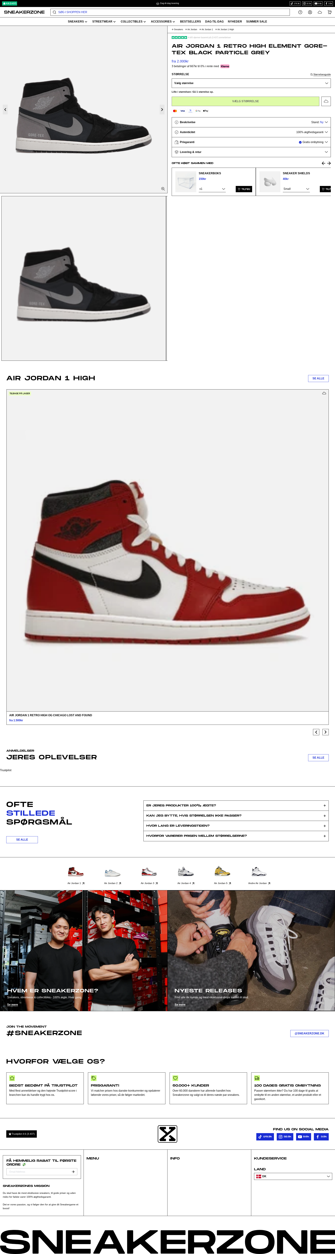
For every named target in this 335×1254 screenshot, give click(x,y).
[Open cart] (329, 12)
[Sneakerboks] (185, 181)
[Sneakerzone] (167, 1134)
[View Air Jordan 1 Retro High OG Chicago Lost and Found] (167, 550)
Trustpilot (5, 770)
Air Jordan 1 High (225, 29)
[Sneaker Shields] (269, 181)
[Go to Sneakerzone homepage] (22, 12)
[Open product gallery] (83, 109)
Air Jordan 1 (207, 29)
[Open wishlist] (320, 12)
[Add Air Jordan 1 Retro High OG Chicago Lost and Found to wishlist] (324, 393)
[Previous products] (316, 732)
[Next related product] (329, 163)
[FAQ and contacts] (300, 12)
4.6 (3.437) (11, 3)
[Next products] (325, 732)
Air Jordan (192, 29)
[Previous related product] (323, 163)
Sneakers (178, 29)
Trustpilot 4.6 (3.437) (23, 1133)
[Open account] (310, 12)
